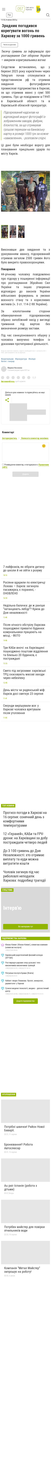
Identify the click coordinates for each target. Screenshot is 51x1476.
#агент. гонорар (8, 361)
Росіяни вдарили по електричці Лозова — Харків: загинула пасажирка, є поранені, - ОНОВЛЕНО (24, 588)
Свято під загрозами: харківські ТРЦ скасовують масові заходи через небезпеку (24, 674)
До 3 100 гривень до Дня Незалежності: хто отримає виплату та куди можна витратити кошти (23, 857)
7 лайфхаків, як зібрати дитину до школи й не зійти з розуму (23, 568)
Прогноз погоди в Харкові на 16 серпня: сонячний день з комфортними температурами (25, 819)
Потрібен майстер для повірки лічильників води (24, 1228)
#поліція (32, 359)
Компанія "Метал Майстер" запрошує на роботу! (22, 1270)
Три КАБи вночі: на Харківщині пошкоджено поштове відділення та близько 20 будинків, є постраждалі (25, 653)
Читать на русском (9, 45)
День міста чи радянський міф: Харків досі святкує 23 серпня (24, 692)
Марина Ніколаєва (15, 368)
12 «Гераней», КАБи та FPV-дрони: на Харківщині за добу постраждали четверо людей (25, 838)
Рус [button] (9, 15)
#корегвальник (7, 359)
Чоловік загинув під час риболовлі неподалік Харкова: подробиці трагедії (24, 876)
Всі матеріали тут (25, 926)
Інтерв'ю (12, 908)
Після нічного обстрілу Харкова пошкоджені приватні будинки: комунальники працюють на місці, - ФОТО (24, 630)
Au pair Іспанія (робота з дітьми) (20, 1187)
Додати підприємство (25, 1001)
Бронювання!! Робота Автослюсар (18, 1146)
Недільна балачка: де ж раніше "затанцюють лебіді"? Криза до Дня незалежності (24, 609)
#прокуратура (21, 359)
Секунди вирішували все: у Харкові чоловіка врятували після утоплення (22, 709)
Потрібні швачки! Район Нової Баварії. (24, 1128)
